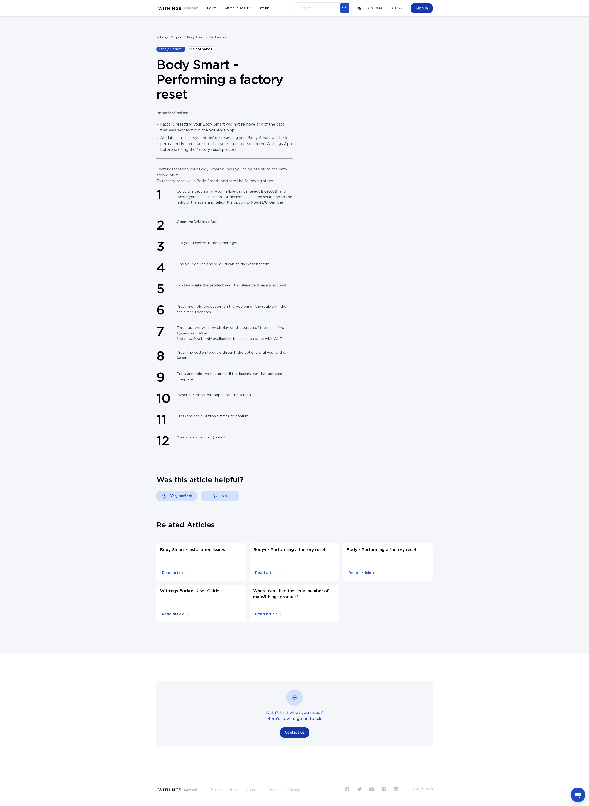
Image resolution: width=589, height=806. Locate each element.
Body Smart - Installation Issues (192, 550)
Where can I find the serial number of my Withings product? (291, 594)
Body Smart (195, 37)
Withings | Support (169, 37)
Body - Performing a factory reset (381, 550)
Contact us (294, 732)
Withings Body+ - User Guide (189, 591)
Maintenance (218, 37)
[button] (422, 8)
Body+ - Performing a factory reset (289, 550)
